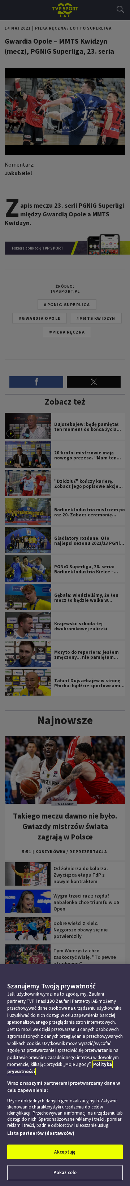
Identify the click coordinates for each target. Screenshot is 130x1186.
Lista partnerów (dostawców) (40, 1133)
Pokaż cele (65, 1172)
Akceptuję (64, 1152)
